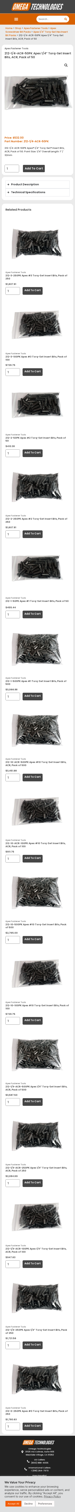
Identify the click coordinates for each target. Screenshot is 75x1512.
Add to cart (34, 168)
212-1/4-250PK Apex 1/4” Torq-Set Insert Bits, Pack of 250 (36, 1331)
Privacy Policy (52, 1496)
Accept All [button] (13, 1503)
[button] (16, 19)
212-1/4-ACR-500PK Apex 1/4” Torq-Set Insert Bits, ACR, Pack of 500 (36, 1088)
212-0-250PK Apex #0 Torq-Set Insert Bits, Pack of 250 (36, 1412)
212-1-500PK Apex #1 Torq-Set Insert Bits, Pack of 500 (35, 683)
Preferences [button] (45, 1503)
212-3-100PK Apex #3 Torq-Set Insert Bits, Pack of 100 (36, 358)
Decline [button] (28, 1503)
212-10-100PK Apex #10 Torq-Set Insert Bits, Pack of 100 (37, 1007)
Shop (18, 28)
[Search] (65, 19)
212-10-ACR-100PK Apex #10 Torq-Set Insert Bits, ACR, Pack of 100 (35, 845)
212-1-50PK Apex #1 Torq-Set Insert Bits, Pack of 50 (37, 601)
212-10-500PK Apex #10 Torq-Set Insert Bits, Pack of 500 (35, 926)
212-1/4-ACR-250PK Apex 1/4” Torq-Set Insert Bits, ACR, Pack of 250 (36, 1169)
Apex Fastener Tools (36, 28)
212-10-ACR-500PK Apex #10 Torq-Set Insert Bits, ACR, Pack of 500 (35, 764)
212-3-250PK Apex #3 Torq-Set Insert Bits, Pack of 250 (36, 277)
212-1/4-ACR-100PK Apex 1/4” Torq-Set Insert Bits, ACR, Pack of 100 (35, 1250)
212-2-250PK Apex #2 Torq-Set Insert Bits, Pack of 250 (36, 520)
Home (9, 28)
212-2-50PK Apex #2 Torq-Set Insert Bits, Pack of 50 (35, 439)
